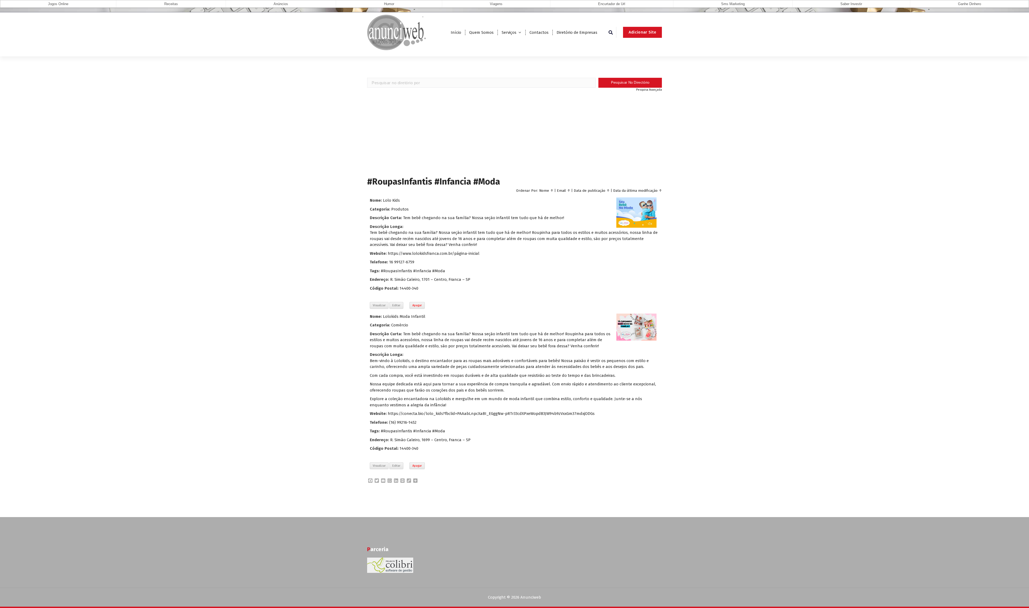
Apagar (417, 305)
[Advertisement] (514, 133)
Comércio (399, 325)
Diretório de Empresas (577, 32)
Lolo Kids (391, 200)
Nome (544, 190)
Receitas (171, 4)
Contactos (539, 32)
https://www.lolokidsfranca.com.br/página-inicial (433, 253)
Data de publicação (589, 190)
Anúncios (281, 4)
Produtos (400, 209)
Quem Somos (481, 32)
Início (456, 32)
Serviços (509, 32)
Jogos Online (58, 4)
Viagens (496, 4)
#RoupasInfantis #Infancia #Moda (413, 270)
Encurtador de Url (611, 4)
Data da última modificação (635, 190)
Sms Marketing (733, 4)
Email (561, 190)
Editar (396, 305)
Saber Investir (851, 4)
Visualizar (379, 305)
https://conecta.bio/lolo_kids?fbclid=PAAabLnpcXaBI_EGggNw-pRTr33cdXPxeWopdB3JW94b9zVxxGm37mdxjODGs (491, 413)
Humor (389, 4)
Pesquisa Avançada (649, 89)
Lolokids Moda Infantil (404, 316)
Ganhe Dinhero (969, 4)
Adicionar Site (642, 32)
